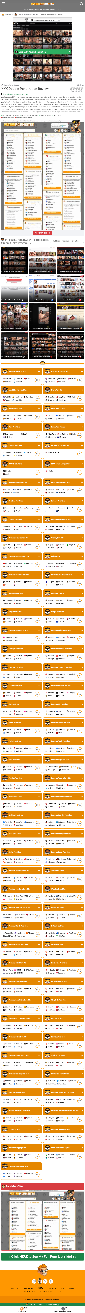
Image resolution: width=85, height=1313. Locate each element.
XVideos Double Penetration (42, 271)
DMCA (71, 1288)
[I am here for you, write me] (34, 1281)
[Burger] (3, 4)
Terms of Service (47, 1292)
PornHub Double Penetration (13, 271)
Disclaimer (80, 85)
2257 (63, 1288)
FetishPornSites (14, 1186)
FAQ (60, 1292)
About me (15, 1288)
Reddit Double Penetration (13, 300)
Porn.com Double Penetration (69, 356)
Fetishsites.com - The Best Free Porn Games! (46, 1300)
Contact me (28, 1288)
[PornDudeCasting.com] (40, 1281)
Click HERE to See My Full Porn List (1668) (42, 1257)
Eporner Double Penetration (41, 356)
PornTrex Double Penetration (70, 300)
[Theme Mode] (51, 1281)
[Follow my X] (45, 1281)
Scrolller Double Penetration (13, 328)
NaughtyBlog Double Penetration (70, 328)
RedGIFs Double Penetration (42, 328)
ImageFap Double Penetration (41, 300)
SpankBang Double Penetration (70, 271)
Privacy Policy (29, 1292)
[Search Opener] (81, 4)
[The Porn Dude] (42, 4)
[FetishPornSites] (42, 1220)
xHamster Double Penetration (13, 356)
